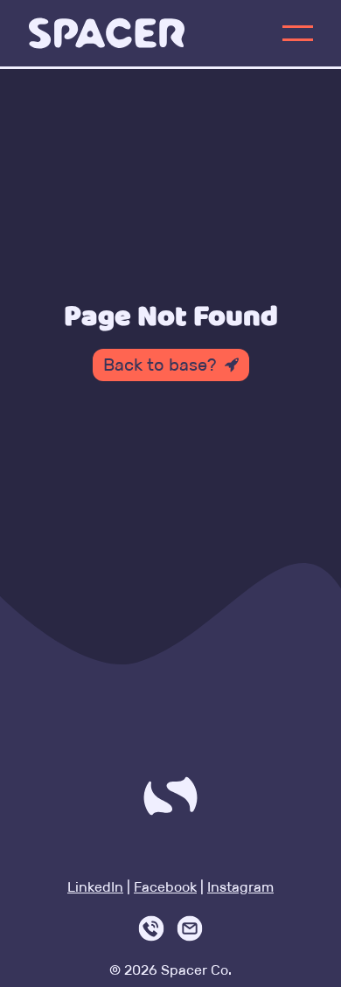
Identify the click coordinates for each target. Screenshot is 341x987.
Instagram (240, 887)
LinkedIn (95, 887)
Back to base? (159, 364)
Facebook (165, 887)
